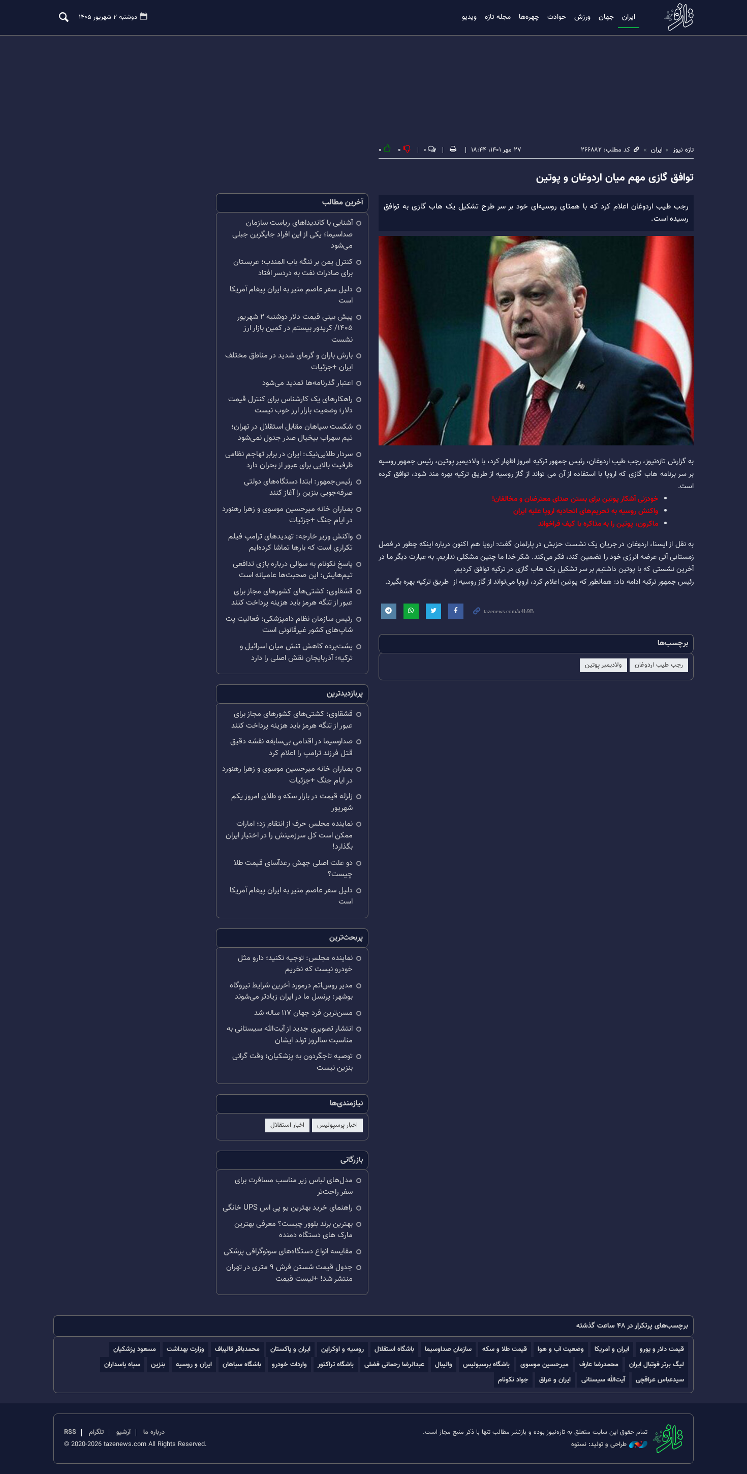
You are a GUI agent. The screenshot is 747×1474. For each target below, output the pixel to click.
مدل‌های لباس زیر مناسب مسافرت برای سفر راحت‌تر (294, 1186)
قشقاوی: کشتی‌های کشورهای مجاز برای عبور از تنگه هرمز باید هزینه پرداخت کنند (292, 597)
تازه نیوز (676, 17)
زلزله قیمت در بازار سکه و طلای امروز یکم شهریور (292, 802)
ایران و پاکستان (290, 1349)
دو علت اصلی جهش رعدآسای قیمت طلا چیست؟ (293, 869)
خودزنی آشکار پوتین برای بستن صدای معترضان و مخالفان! (575, 499)
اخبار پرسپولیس (337, 1125)
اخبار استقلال (287, 1125)
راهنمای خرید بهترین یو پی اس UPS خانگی (288, 1208)
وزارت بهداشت (185, 1349)
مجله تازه (498, 17)
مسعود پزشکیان (134, 1349)
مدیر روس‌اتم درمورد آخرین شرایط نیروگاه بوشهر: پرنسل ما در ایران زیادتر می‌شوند (291, 991)
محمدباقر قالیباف (237, 1349)
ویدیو (469, 17)
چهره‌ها (529, 17)
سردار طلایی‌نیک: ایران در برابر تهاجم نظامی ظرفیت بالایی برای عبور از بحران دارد (289, 460)
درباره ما (154, 1432)
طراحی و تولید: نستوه (599, 1445)
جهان (606, 17)
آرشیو (123, 1432)
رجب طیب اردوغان (659, 665)
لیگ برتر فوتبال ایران (656, 1364)
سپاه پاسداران (122, 1364)
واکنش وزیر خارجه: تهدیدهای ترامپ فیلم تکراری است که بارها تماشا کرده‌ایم (290, 542)
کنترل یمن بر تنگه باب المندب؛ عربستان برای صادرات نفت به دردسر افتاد (293, 268)
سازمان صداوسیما (448, 1349)
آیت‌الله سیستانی (603, 1379)
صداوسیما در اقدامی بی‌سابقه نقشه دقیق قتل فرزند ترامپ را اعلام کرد (291, 747)
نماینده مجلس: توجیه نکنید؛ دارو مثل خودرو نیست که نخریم (295, 964)
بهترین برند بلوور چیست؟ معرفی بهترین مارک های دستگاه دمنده (293, 1230)
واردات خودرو (289, 1364)
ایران (628, 17)
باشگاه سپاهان (242, 1364)
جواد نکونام (513, 1379)
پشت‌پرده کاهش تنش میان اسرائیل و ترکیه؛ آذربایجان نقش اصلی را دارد (296, 652)
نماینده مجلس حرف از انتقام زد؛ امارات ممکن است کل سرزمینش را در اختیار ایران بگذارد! (289, 835)
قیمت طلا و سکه (504, 1349)
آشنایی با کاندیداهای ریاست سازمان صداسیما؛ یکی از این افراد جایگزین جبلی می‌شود (292, 234)
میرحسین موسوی (544, 1364)
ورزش (582, 17)
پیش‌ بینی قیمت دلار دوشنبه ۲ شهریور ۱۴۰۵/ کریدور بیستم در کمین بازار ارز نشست (295, 328)
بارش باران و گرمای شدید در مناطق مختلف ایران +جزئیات (289, 361)
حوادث (556, 17)
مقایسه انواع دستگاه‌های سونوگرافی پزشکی (288, 1251)
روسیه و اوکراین (342, 1349)
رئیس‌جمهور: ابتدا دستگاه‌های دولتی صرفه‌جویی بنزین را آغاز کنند (298, 487)
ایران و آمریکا (612, 1349)
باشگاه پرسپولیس (486, 1364)
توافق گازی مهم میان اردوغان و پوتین (615, 178)
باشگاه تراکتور (336, 1364)
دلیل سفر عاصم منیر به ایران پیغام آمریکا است (291, 295)
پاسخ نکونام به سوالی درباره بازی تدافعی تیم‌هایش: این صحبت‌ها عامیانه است (293, 570)
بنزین (158, 1364)
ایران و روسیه (194, 1364)
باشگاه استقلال (394, 1349)
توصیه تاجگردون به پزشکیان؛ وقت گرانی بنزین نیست (292, 1062)
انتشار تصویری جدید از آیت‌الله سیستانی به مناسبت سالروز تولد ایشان (290, 1034)
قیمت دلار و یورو (662, 1349)
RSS (70, 1432)
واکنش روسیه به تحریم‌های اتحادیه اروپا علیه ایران (585, 511)
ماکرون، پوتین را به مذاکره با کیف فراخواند (598, 524)
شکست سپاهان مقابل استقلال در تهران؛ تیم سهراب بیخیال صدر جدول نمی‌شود (292, 432)
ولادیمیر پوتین (603, 665)
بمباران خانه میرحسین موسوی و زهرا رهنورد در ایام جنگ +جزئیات (287, 515)
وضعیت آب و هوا (561, 1349)
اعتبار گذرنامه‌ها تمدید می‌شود (307, 383)
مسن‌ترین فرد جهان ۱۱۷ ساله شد (303, 1013)
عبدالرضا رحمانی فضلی (394, 1364)
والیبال (443, 1364)
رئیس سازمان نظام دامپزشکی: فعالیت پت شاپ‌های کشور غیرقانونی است (289, 625)
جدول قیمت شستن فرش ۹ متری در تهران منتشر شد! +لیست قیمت (289, 1273)
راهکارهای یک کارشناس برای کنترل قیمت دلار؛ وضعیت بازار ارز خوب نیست (290, 405)
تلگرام (96, 1432)
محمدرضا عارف (598, 1364)
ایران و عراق (555, 1379)
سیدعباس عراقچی (660, 1379)
